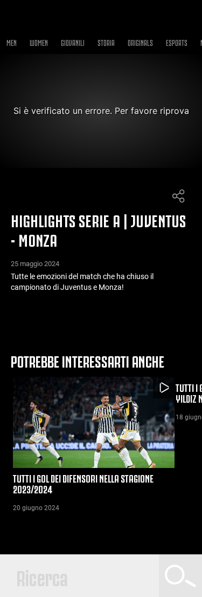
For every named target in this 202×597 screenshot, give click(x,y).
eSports (176, 42)
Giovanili (73, 42)
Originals (140, 42)
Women (39, 42)
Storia (106, 42)
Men (11, 42)
